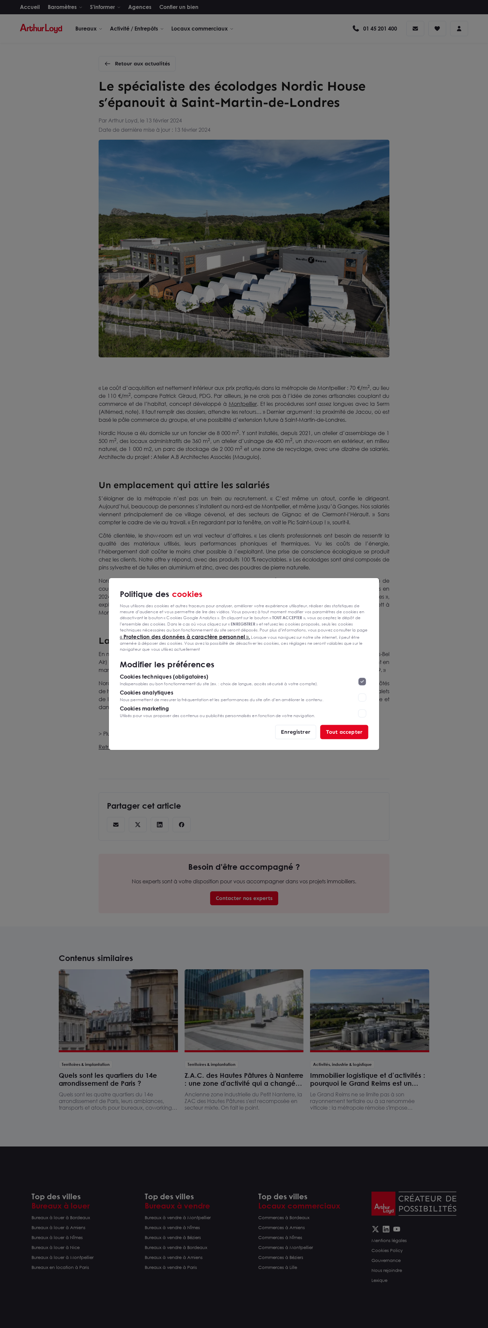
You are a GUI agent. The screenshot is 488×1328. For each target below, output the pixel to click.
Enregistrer (295, 732)
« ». (185, 636)
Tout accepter (344, 732)
